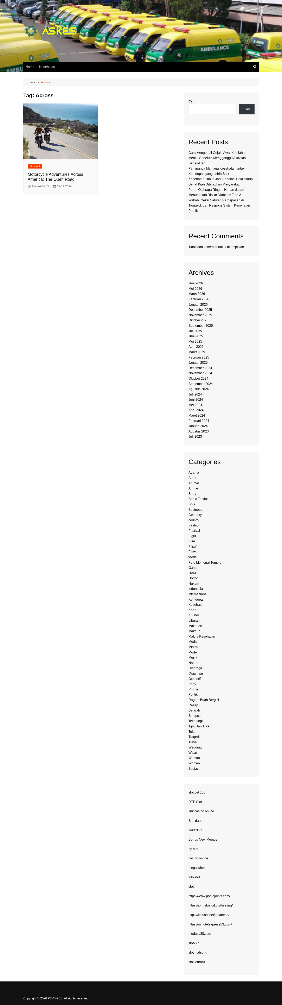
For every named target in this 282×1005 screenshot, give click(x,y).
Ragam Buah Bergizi (203, 700)
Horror (193, 578)
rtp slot (193, 849)
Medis (192, 641)
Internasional (197, 594)
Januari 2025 (198, 362)
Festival (194, 530)
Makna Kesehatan (201, 636)
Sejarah (194, 710)
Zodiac (193, 768)
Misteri (193, 647)
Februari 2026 (198, 299)
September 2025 (200, 325)
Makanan (195, 626)
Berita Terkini (198, 499)
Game (192, 567)
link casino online (201, 811)
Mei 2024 (195, 405)
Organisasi (196, 673)
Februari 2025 (198, 357)
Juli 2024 (195, 394)
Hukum (193, 583)
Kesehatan (47, 67)
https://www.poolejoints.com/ (209, 896)
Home (29, 67)
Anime (193, 488)
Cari (191, 101)
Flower (193, 552)
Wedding (195, 747)
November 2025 (200, 315)
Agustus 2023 (198, 431)
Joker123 (195, 830)
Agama (193, 472)
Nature (193, 663)
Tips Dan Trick (199, 726)
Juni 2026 (195, 283)
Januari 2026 (198, 304)
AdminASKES (40, 186)
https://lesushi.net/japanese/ (208, 915)
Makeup (194, 631)
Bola (191, 504)
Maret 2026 (196, 294)
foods (192, 557)
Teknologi (195, 721)
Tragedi (194, 737)
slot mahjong (197, 952)
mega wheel (197, 868)
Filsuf (192, 546)
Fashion (194, 525)
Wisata (193, 752)
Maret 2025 (196, 352)
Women (194, 763)
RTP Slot (195, 802)
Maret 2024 (196, 415)
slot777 (193, 943)
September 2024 (200, 384)
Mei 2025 (195, 341)
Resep (193, 705)
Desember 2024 (200, 368)
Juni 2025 (195, 336)
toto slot (194, 877)
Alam (192, 478)
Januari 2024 (198, 426)
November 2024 (200, 373)
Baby (192, 493)
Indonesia (195, 588)
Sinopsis (194, 716)
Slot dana (195, 820)
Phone (193, 689)
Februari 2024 (198, 421)
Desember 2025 (200, 309)
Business (195, 509)
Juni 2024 (195, 399)
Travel (193, 742)
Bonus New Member (203, 839)
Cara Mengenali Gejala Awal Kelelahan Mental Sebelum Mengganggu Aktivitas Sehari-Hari (217, 158)
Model (193, 652)
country (193, 520)
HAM (192, 573)
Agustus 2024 (198, 389)
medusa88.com (199, 933)
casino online (198, 858)
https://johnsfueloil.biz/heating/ (210, 905)
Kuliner (193, 615)
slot (191, 886)
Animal (193, 483)
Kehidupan (196, 599)
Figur (192, 536)
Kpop (192, 610)
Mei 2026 (195, 288)
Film (191, 541)
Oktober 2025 (198, 320)
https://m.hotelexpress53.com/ (210, 924)
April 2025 (196, 346)
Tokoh (192, 731)
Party (192, 684)
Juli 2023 (195, 436)
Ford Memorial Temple (204, 562)
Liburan (194, 620)
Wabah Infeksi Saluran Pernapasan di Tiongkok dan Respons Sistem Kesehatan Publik (219, 205)
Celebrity (195, 515)
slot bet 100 (196, 792)
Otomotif (35, 166)
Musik (192, 657)
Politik (193, 694)
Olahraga (195, 668)
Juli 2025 (195, 331)
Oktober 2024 (198, 378)
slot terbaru (196, 962)
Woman (194, 758)
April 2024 (196, 410)
